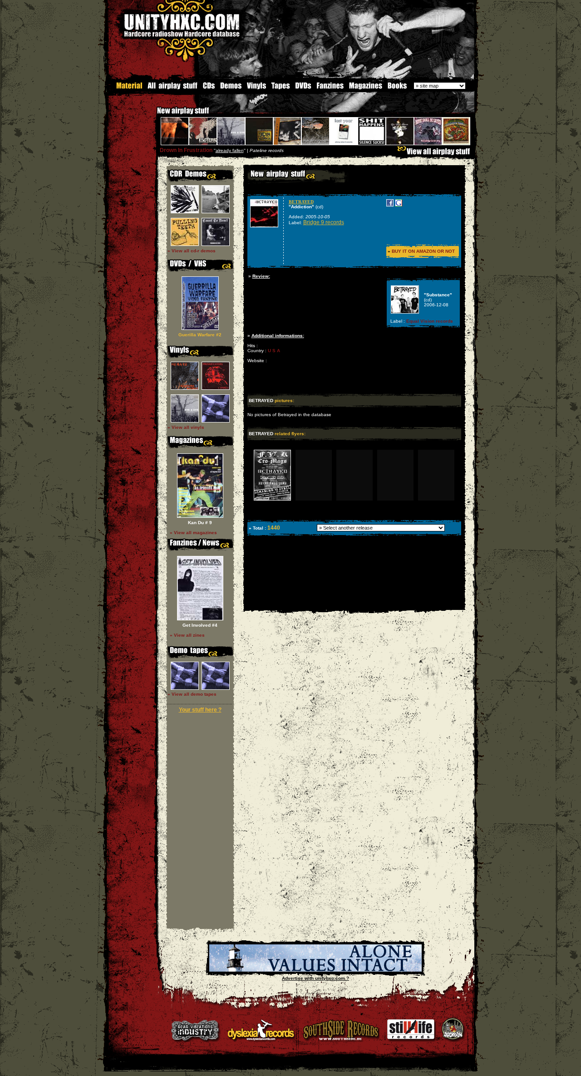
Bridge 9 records (323, 222)
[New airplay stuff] (152, 115)
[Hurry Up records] (315, 970)
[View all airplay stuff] (436, 153)
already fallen (230, 150)
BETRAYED (301, 201)
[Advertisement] (353, 603)
